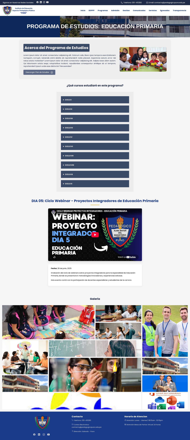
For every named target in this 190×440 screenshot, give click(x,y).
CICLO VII (69, 155)
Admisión (115, 10)
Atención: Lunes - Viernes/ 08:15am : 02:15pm (144, 420)
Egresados (165, 10)
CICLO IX (69, 174)
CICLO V (68, 137)
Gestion (126, 10)
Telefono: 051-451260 (82, 420)
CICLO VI (69, 146)
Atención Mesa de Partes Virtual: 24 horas (143, 424)
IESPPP (91, 10)
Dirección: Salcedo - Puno (84, 431)
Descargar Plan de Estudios (38, 72)
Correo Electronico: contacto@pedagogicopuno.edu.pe (86, 425)
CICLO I (68, 100)
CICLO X (68, 183)
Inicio (83, 10)
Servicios (153, 10)
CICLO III (69, 118)
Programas (103, 10)
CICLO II (68, 109)
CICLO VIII (69, 165)
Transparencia (179, 10)
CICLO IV (69, 127)
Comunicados (139, 10)
